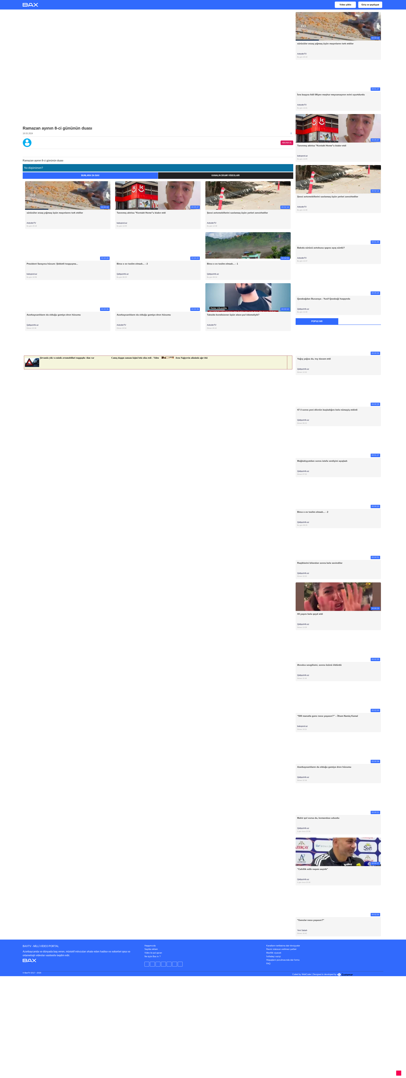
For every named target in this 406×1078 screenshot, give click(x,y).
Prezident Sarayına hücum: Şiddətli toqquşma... (52, 263)
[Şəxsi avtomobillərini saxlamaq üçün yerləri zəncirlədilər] (248, 195)
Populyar (316, 321)
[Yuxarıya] (398, 1073)
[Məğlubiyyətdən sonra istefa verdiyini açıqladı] (338, 443)
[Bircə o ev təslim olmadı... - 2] (157, 246)
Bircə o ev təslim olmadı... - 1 (222, 263)
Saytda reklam (151, 949)
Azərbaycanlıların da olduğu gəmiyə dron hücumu (54, 314)
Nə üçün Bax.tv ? (152, 956)
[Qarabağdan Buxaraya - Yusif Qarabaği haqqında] (338, 281)
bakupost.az (122, 223)
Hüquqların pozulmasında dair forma (282, 960)
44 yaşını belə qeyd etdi (310, 614)
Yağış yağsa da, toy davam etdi (314, 358)
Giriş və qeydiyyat (370, 4)
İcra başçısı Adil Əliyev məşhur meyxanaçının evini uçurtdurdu (331, 94)
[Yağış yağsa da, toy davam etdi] (338, 341)
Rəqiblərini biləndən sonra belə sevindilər (319, 563)
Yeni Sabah (302, 930)
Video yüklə (345, 4)
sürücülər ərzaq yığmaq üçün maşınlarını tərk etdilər (55, 212)
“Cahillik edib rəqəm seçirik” (312, 869)
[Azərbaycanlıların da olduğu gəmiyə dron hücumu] (67, 297)
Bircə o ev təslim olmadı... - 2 (132, 263)
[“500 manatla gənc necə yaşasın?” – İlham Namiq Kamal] (338, 698)
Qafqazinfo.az (123, 274)
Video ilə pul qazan (153, 953)
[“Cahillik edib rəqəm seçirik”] (338, 851)
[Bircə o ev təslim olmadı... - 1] (248, 246)
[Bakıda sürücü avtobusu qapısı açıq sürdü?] (338, 230)
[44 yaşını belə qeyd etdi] (338, 596)
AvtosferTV (31, 223)
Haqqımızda (150, 945)
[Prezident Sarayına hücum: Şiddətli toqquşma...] (67, 246)
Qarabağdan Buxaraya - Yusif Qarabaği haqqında (323, 298)
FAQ (268, 963)
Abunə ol (287, 143)
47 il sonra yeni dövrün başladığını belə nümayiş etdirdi (327, 409)
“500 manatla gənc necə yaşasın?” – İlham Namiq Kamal (327, 716)
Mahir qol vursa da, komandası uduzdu (318, 818)
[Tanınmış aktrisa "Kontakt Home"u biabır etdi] (157, 195)
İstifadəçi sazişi (273, 956)
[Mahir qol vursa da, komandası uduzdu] (338, 800)
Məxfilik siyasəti (273, 953)
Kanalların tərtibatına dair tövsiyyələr (283, 945)
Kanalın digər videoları (226, 175)
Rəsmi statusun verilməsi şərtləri (281, 949)
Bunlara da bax (90, 175)
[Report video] (291, 152)
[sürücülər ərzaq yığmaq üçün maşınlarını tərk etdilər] (67, 195)
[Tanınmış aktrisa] (338, 128)
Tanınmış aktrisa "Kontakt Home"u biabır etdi (141, 212)
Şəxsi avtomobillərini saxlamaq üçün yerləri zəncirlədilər (237, 212)
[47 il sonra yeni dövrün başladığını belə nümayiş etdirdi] (338, 392)
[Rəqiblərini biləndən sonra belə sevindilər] (338, 545)
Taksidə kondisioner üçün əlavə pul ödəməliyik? (233, 314)
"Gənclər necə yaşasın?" (310, 920)
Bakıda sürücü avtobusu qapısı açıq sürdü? (321, 247)
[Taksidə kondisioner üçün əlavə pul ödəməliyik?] (248, 297)
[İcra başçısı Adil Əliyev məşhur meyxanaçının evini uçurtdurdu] (338, 77)
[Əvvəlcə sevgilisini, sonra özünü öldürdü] (338, 647)
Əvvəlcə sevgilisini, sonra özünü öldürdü (319, 665)
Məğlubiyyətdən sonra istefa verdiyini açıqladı (322, 461)
